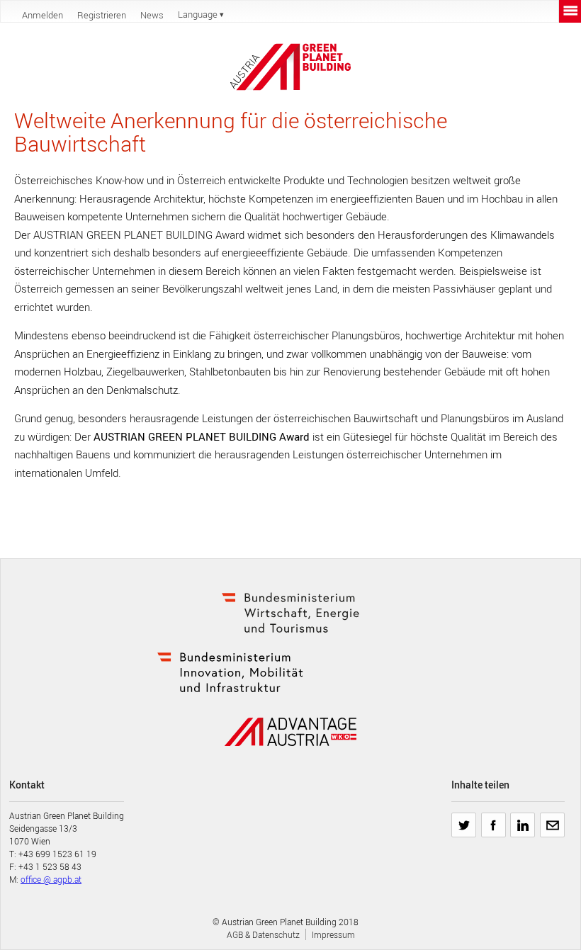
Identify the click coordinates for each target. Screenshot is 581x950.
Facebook (493, 819)
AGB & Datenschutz (263, 934)
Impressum (333, 934)
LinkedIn (522, 819)
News (152, 15)
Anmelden (42, 15)
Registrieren (101, 15)
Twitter (463, 819)
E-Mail (552, 819)
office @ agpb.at (51, 879)
